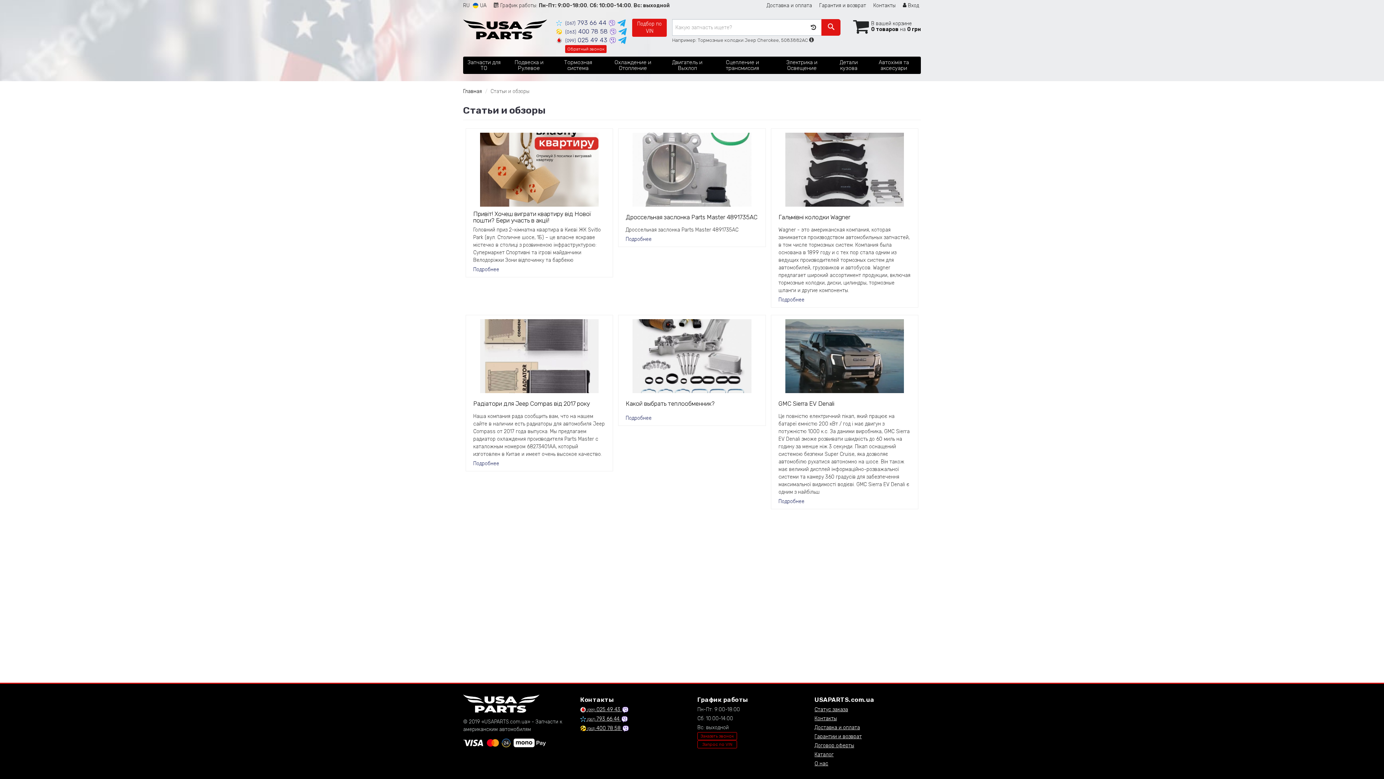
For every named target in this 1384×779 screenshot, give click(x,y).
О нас (821, 764)
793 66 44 (586, 22)
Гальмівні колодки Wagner (814, 217)
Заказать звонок (717, 736)
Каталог (824, 755)
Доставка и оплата (789, 6)
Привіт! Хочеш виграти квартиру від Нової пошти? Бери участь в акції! (532, 217)
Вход (912, 6)
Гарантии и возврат (838, 737)
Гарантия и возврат (842, 6)
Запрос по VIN (717, 744)
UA (483, 6)
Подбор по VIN (649, 27)
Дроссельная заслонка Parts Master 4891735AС (692, 217)
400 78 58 (587, 31)
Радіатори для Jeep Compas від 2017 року (531, 403)
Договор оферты (834, 746)
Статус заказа (831, 710)
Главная (472, 91)
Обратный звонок (585, 49)
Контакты (884, 6)
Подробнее (486, 270)
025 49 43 (587, 40)
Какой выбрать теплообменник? (670, 403)
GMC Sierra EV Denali (806, 403)
